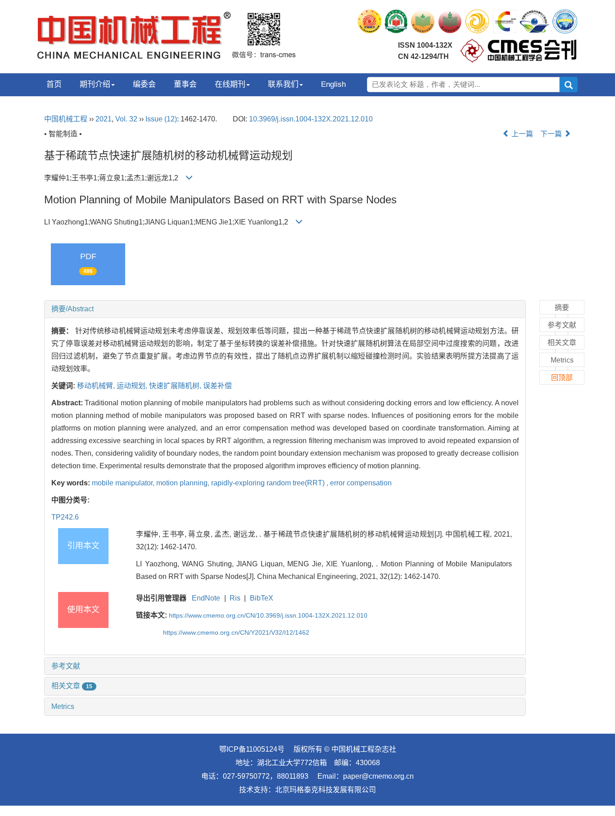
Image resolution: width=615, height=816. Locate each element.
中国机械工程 (65, 119)
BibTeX (261, 598)
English (333, 84)
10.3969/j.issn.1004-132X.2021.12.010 (311, 119)
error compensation (361, 483)
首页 (54, 84)
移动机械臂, (97, 386)
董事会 (185, 84)
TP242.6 (65, 517)
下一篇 (552, 134)
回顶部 (562, 377)
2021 (103, 119)
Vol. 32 (126, 119)
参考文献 (65, 666)
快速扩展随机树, (176, 386)
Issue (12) (161, 119)
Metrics (62, 706)
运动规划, (133, 386)
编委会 (144, 84)
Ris (235, 598)
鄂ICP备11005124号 (252, 749)
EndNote (206, 598)
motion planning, (183, 483)
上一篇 (521, 134)
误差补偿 (217, 386)
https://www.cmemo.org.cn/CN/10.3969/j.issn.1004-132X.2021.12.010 (268, 615)
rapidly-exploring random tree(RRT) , (270, 483)
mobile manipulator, (124, 483)
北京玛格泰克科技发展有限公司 (325, 790)
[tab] (285, 309)
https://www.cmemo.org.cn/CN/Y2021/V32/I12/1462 (236, 632)
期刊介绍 (95, 84)
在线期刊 (230, 84)
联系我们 (283, 84)
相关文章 (71, 686)
